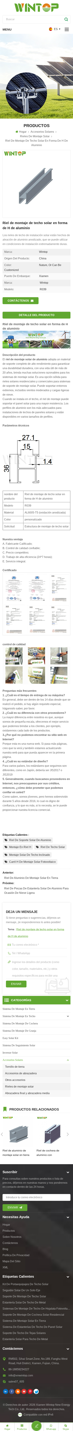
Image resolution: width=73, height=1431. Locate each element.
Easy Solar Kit (10, 1038)
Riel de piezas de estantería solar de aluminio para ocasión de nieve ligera (36, 890)
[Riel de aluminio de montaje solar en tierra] (18, 1131)
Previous (2, 1134)
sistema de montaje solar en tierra (24, 1320)
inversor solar (10, 1052)
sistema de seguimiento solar (19, 1045)
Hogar (22, 131)
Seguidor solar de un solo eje (21, 1290)
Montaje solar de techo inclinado (29, 854)
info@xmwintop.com (20, 1375)
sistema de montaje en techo (19, 1016)
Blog (5, 1249)
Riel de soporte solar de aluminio (30, 840)
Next (68, 1134)
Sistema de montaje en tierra (19, 1008)
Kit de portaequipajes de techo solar (25, 1284)
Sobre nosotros (12, 1236)
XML (5, 1267)
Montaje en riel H (20, 847)
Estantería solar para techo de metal (25, 1339)
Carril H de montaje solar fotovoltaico (32, 861)
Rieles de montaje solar (19, 1086)
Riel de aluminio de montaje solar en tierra (31, 877)
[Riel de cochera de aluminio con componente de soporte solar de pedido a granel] (51, 1131)
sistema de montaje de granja (19, 1030)
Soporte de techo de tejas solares (24, 1333)
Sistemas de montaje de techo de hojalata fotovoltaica (36, 1308)
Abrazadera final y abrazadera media (27, 1093)
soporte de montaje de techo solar (24, 1296)
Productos (9, 1230)
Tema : (36, 933)
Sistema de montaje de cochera (20, 1023)
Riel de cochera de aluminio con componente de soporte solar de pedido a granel (51, 1153)
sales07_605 (16, 1381)
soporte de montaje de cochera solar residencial (33, 1314)
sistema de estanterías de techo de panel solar (32, 1326)
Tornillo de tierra (14, 1066)
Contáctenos (18, 300)
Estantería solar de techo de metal (24, 1302)
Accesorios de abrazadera (21, 1073)
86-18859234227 (18, 1369)
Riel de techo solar (53, 847)
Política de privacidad (16, 1255)
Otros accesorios (15, 1080)
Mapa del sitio (11, 1261)
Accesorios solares (13, 1059)
